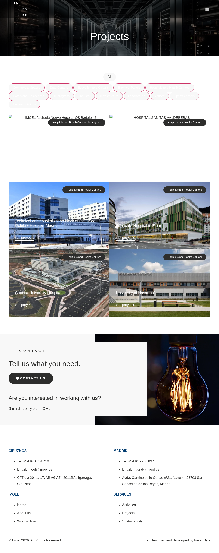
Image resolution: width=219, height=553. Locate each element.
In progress (62, 96)
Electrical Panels (129, 87)
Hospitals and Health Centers (169, 87)
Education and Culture (93, 87)
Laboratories (136, 96)
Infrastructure (109, 96)
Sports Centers (184, 96)
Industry (84, 96)
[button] (207, 9)
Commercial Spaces (26, 87)
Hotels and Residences (28, 96)
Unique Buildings (24, 104)
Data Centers (59, 87)
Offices (159, 96)
